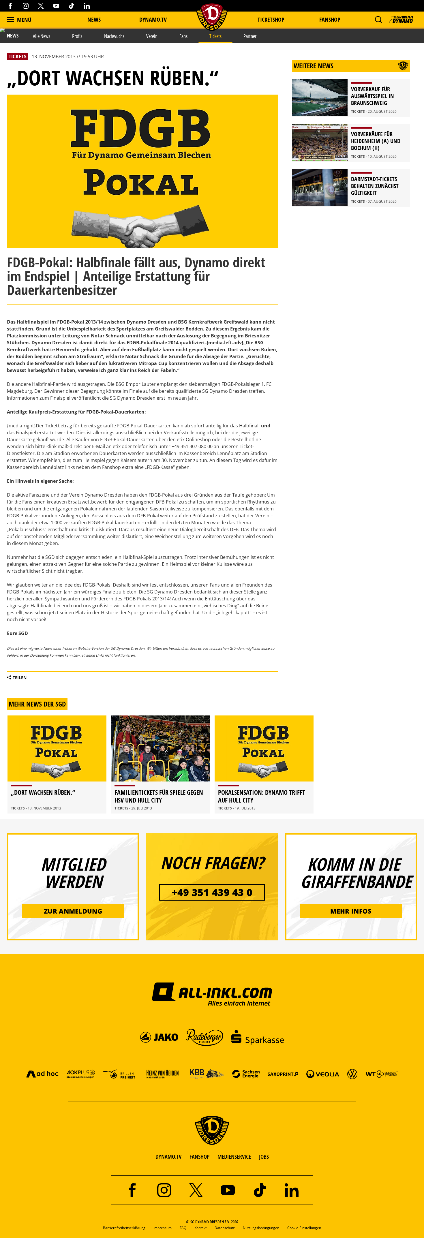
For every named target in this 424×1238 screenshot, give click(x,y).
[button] (378, 19)
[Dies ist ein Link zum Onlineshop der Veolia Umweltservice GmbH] (322, 1073)
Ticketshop (271, 19)
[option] (57, 764)
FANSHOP (199, 1156)
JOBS (264, 1156)
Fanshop (329, 19)
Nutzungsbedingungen (261, 1227)
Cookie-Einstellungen (304, 1227)
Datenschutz (225, 1227)
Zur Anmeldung (73, 911)
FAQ (183, 1227)
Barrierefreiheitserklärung (124, 1227)
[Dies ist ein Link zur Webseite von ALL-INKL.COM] (212, 994)
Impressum (162, 1227)
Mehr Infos (351, 911)
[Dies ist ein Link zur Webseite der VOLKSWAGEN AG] (352, 1073)
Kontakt (200, 1227)
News (94, 19)
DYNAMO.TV (153, 19)
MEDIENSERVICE (234, 1156)
